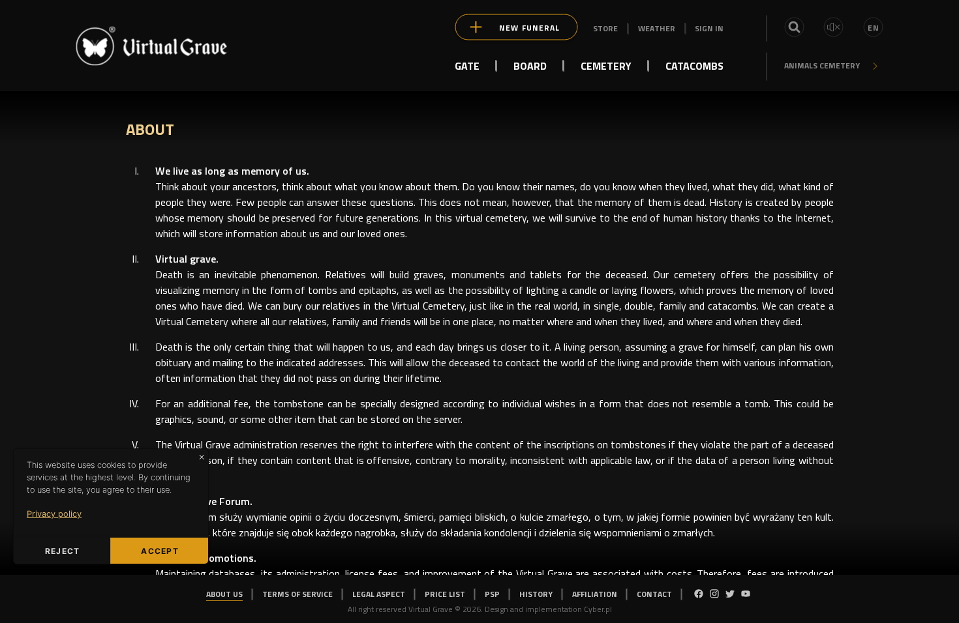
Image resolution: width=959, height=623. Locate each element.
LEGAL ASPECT (378, 594)
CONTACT (654, 594)
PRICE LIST (445, 594)
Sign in (709, 28)
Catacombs (694, 65)
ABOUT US (224, 594)
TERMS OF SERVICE (297, 594)
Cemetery (606, 65)
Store (605, 28)
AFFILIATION (594, 594)
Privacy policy (54, 514)
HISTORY (536, 594)
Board (530, 65)
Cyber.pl (598, 609)
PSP (492, 594)
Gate (467, 65)
